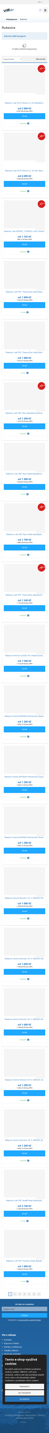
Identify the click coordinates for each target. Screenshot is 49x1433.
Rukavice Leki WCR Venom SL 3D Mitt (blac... (24, 171)
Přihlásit (24, 1315)
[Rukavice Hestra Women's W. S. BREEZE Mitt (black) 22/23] (24, 1002)
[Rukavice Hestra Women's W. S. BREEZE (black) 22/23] (24, 1123)
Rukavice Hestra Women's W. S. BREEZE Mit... (24, 898)
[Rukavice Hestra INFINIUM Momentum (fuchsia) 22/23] (24, 820)
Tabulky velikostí (11, 1350)
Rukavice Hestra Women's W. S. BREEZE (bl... (24, 1140)
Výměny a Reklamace (13, 1347)
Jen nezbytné (24, 1392)
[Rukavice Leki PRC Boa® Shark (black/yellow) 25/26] (24, 1183)
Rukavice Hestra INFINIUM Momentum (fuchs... (25, 837)
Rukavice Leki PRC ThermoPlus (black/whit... (24, 595)
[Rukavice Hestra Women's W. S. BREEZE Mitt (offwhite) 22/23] (24, 881)
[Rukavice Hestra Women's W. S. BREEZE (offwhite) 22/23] (24, 1063)
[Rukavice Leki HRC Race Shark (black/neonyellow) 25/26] (24, 457)
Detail (24, 116)
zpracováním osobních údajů (30, 1320)
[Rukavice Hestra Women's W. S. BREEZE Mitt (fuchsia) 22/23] (24, 942)
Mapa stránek (30, 1415)
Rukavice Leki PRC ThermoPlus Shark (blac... (24, 292)
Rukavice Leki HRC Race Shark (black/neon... (24, 474)
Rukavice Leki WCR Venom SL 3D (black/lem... (24, 103)
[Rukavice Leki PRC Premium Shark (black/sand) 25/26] (24, 1244)
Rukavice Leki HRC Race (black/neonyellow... (24, 413)
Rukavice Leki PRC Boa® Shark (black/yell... (24, 1200)
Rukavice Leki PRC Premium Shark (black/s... (24, 1261)
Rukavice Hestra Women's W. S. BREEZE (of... (24, 1080)
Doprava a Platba (11, 1343)
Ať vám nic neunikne (24, 1304)
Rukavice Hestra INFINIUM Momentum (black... (25, 716)
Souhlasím (24, 1399)
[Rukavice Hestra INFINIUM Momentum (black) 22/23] (24, 699)
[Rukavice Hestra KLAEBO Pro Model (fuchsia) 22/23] (24, 639)
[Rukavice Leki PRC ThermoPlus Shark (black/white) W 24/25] (24, 335)
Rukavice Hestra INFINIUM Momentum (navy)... (24, 777)
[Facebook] (29, 2)
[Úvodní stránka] (8, 10)
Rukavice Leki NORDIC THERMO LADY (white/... (24, 231)
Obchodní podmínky (12, 1354)
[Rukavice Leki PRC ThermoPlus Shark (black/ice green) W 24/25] (24, 275)
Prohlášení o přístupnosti (14, 1415)
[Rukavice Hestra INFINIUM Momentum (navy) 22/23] (24, 760)
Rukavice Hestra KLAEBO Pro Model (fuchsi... (24, 655)
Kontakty (8, 1339)
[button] (38, 2)
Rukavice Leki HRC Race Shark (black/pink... (24, 534)
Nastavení (24, 1386)
